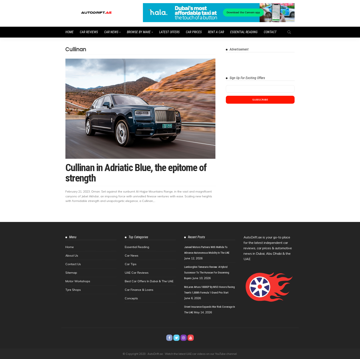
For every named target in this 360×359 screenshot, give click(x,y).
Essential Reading (244, 32)
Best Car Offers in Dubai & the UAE (149, 281)
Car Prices (194, 32)
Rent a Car (216, 32)
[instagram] (183, 338)
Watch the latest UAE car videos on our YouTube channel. (201, 353)
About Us (71, 255)
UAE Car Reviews (137, 273)
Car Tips (130, 264)
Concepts (131, 298)
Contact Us (73, 264)
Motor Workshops (77, 281)
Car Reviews (89, 32)
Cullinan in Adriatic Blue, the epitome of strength (135, 173)
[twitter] (176, 338)
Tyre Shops (73, 290)
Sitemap (71, 273)
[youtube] (191, 338)
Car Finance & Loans (139, 290)
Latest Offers (169, 32)
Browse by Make (139, 32)
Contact (270, 32)
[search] (289, 32)
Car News (111, 32)
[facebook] (169, 338)
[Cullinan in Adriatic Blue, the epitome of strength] (140, 109)
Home (69, 32)
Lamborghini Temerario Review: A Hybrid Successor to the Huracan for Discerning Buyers (206, 272)
